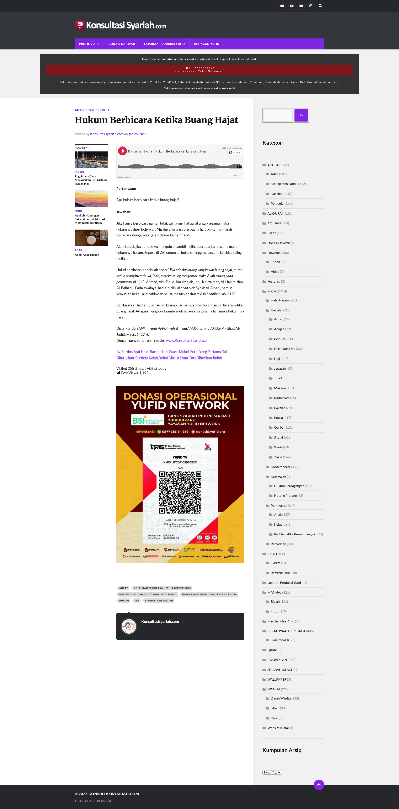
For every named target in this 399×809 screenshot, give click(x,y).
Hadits (275, 563)
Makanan (281, 388)
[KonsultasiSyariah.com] (199, 25)
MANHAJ (274, 592)
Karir (274, 718)
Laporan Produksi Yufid (164, 43)
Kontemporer (280, 467)
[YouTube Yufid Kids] (301, 6)
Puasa (278, 417)
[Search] (320, 6)
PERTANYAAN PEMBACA (286, 631)
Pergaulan (278, 203)
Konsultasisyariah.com (106, 134)
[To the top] (319, 785)
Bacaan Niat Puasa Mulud (169, 351)
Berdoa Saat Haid (134, 351)
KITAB (272, 554)
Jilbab (275, 708)
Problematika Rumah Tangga (294, 534)
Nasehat (277, 193)
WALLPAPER (276, 679)
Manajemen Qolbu (284, 184)
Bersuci (92, 110)
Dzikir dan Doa (284, 348)
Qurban (279, 427)
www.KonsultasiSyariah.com (187, 340)
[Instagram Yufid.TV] (311, 6)
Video (275, 271)
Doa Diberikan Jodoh (205, 357)
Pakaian (280, 408)
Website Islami (278, 728)
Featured (273, 281)
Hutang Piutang (285, 495)
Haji (277, 358)
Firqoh (275, 611)
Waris (278, 447)
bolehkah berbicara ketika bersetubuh (162, 588)
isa (137, 600)
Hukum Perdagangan (289, 486)
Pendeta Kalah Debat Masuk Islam (161, 357)
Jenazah (280, 368)
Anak (278, 514)
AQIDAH (274, 223)
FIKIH (104, 110)
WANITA (273, 689)
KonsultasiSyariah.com (114, 794)
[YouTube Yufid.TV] (282, 6)
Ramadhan (278, 544)
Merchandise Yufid (280, 621)
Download (274, 253)
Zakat (278, 457)
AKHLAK (274, 165)
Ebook (275, 262)
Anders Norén (100, 800)
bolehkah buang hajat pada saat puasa (147, 594)
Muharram (281, 398)
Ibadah (276, 310)
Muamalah (278, 477)
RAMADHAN (277, 659)
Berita (271, 233)
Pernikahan (279, 505)
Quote (272, 650)
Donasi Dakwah (121, 43)
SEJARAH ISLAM (279, 669)
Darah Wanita (281, 698)
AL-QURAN (275, 213)
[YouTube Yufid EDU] (292, 6)
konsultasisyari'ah (159, 600)
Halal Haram (280, 300)
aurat (123, 588)
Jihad (278, 378)
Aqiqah (279, 329)
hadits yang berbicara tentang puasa (209, 594)
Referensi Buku (281, 573)
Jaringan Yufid (206, 43)
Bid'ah (275, 601)
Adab (79, 110)
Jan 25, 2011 (137, 134)
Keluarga (280, 524)
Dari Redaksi (280, 640)
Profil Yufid (89, 43)
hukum (124, 600)
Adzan (278, 319)
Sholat (278, 437)
